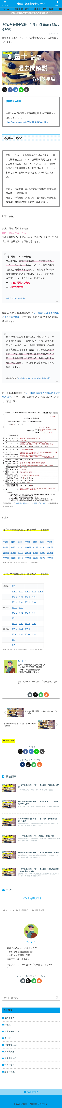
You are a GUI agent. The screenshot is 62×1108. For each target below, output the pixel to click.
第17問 (20, 553)
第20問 (42, 553)
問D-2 (21, 602)
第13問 (42, 547)
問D (13, 645)
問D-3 (27, 602)
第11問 (28, 547)
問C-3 (27, 597)
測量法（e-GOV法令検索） (16, 298)
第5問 (35, 542)
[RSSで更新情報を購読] (46, 694)
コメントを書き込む (31, 898)
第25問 (28, 558)
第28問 (50, 558)
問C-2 (21, 597)
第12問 (35, 547)
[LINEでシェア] (21, 89)
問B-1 (14, 592)
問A (13, 586)
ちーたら (22, 661)
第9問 (13, 547)
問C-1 (14, 597)
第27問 (42, 558)
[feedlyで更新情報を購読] (40, 694)
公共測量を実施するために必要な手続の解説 (34, 378)
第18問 (28, 553)
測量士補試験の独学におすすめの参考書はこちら (31, 13)
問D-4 (34, 602)
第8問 (5, 547)
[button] (26, 89)
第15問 (6, 553)
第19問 (35, 553)
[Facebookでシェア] (10, 89)
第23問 (13, 558)
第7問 (49, 542)
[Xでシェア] (4, 89)
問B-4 (34, 592)
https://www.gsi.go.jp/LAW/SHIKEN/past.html (27, 122)
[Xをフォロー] (35, 694)
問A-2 (21, 608)
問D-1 (14, 602)
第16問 (13, 553)
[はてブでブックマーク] (15, 89)
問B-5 (40, 592)
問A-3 (27, 629)
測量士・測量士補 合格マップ (31, 3)
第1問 (5, 542)
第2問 (13, 542)
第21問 (50, 553)
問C (13, 618)
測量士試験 (9, 741)
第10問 (20, 547)
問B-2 (21, 592)
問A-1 (14, 608)
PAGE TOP (32, 1092)
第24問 (20, 558)
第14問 (50, 547)
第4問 (27, 542)
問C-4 (34, 597)
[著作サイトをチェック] (29, 694)
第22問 (6, 558)
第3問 (20, 542)
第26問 (35, 558)
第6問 (42, 542)
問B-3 (27, 592)
